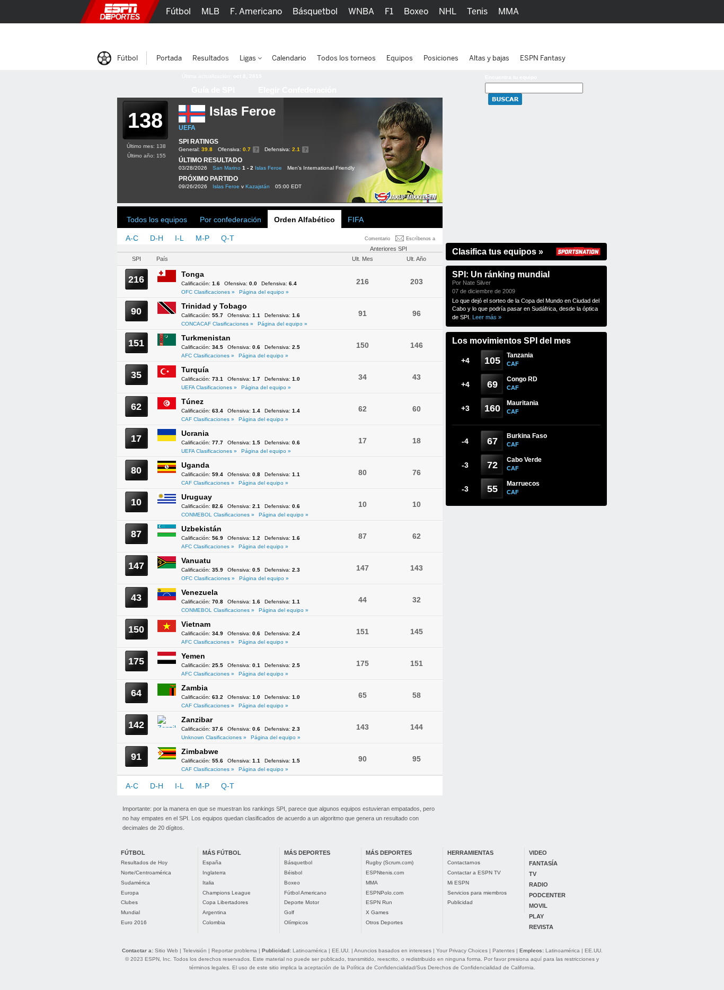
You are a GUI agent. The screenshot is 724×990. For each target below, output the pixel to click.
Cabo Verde (524, 459)
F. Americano (256, 11)
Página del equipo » (264, 292)
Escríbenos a (420, 238)
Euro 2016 (134, 922)
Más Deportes (300, 34)
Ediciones (553, 34)
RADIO (538, 884)
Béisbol (293, 872)
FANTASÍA (543, 863)
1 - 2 (247, 168)
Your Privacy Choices (462, 950)
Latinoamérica (310, 950)
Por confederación (230, 219)
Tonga (192, 274)
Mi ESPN (458, 883)
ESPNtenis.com (385, 872)
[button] (621, 11)
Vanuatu (196, 560)
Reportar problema (234, 950)
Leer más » (486, 317)
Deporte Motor (301, 902)
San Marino (227, 168)
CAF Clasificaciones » (207, 419)
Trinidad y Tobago (214, 306)
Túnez (192, 401)
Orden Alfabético (304, 219)
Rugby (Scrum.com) (389, 862)
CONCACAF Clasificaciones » (217, 324)
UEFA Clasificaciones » (209, 387)
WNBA (361, 11)
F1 (389, 11)
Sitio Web (166, 950)
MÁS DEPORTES (307, 852)
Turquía (195, 369)
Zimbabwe (199, 751)
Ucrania (195, 433)
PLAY (536, 916)
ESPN (120, 11)
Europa (130, 893)
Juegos (509, 34)
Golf (289, 912)
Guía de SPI (213, 89)
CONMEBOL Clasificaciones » (217, 515)
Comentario (377, 238)
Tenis (477, 11)
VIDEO (538, 852)
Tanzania (520, 355)
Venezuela (199, 592)
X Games (377, 912)
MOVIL (538, 906)
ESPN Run (379, 902)
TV (532, 874)
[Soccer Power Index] (142, 82)
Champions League (226, 893)
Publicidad (460, 902)
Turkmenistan (206, 338)
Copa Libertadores (225, 902)
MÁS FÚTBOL (221, 852)
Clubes (129, 902)
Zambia (194, 688)
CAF (513, 364)
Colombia (213, 922)
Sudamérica (135, 883)
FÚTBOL (133, 852)
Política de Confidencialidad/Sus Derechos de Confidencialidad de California (440, 967)
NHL (447, 11)
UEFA (187, 128)
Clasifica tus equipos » (497, 251)
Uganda (195, 465)
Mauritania (522, 403)
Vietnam (195, 624)
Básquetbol (298, 862)
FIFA (356, 219)
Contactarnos (463, 862)
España (212, 862)
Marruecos (523, 483)
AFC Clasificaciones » (207, 355)
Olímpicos (296, 922)
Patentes (503, 950)
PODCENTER (547, 895)
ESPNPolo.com (384, 893)
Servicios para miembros (477, 893)
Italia (208, 883)
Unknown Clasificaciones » (213, 737)
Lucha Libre (189, 34)
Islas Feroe (268, 168)
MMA (372, 883)
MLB (210, 11)
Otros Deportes (384, 922)
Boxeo (292, 883)
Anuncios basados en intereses (392, 950)
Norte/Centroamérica (146, 872)
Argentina (214, 912)
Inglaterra (214, 872)
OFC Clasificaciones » (208, 292)
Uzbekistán (201, 528)
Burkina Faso (527, 436)
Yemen (193, 656)
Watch (472, 34)
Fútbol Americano (305, 893)
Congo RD (522, 379)
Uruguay (196, 497)
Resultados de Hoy (144, 862)
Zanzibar (197, 719)
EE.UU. (341, 950)
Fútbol (178, 11)
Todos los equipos (157, 219)
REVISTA (541, 927)
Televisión (195, 950)
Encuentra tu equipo (511, 77)
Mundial (130, 912)
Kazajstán (257, 186)
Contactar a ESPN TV (474, 872)
